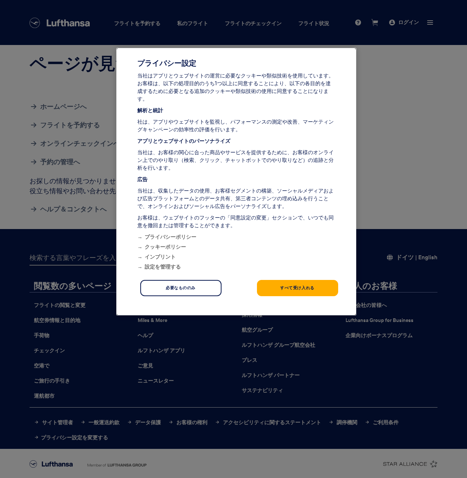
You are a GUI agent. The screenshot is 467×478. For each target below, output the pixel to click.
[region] (236, 181)
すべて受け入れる (297, 287)
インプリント (160, 257)
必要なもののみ (181, 287)
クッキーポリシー (165, 247)
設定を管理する (163, 267)
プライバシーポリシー (170, 237)
